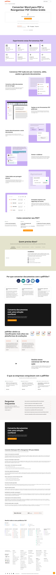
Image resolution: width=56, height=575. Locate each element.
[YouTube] (13, 573)
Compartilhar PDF (47, 534)
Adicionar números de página (39, 536)
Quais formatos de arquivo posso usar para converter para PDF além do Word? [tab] (36, 412)
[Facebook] (5, 573)
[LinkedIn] (9, 573)
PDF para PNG (23, 535)
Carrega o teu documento (28, 230)
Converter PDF (7, 531)
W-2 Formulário (22, 562)
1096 (24, 563)
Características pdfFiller (31, 553)
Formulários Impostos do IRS (23, 559)
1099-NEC (24, 564)
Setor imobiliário (30, 559)
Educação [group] (18, 247)
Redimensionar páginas (9, 535)
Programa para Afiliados (16, 559)
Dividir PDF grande (16, 537)
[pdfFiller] (7, 1)
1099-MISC (21, 564)
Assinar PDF (22, 525)
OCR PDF (7, 532)
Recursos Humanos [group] (25, 247)
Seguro (29, 557)
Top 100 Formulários (23, 553)
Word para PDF (23, 524)
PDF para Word (15, 525)
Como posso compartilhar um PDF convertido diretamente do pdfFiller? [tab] (35, 414)
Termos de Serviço (17, 573)
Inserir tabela (38, 544)
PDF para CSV (23, 531)
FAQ (38, 560)
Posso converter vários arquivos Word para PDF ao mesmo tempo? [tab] (35, 407)
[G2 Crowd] (28, 26)
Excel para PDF (31, 532)
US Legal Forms (46, 553)
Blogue (37, 560)
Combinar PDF (7, 525)
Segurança (14, 562)
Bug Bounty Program (36, 573)
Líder (13, 554)
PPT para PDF (31, 531)
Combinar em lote (16, 536)
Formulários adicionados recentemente (23, 567)
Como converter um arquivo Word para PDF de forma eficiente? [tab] (34, 401)
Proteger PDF (31, 524)
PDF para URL (23, 536)
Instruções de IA (38, 570)
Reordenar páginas (16, 532)
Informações (29, 563)
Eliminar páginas (39, 530)
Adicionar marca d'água (40, 539)
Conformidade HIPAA (15, 558)
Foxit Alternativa (38, 555)
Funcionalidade (30, 552)
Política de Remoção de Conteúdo (30, 573)
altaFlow (45, 554)
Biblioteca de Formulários (23, 552)
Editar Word (38, 541)
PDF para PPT (23, 532)
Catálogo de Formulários (23, 557)
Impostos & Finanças (30, 562)
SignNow (45, 552)
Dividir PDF (15, 530)
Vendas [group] (43, 247)
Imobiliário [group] (13, 247)
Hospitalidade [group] (38, 247)
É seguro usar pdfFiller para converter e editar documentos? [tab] (34, 405)
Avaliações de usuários (39, 566)
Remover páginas (16, 535)
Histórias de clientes (38, 565)
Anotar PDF (38, 540)
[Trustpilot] (31, 26)
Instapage (45, 555)
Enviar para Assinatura (47, 533)
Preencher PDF (39, 531)
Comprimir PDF (8, 524)
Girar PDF (38, 532)
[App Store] (7, 563)
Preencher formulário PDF (31, 526)
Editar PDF (15, 524)
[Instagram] (11, 573)
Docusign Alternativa (38, 554)
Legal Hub (14, 555)
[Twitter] (7, 573)
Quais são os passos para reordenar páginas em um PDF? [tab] (33, 403)
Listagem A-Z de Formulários (22, 556)
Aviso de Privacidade (23, 573)
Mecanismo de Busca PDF (23, 554)
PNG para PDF (31, 535)
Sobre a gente (14, 552)
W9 (24, 562)
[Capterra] (37, 26)
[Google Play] (7, 561)
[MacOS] (7, 556)
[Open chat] (54, 573)
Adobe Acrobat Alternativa (39, 552)
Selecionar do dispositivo (28, 18)
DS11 (21, 563)
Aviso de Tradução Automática (15, 561)
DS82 (22, 563)
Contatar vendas (46, 559)
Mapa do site (37, 564)
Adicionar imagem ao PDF (39, 543)
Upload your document (12, 320)
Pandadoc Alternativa (38, 553)
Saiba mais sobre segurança (27, 284)
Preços (13, 553)
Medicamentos (30, 558)
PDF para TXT (23, 537)
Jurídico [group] (32, 247)
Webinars (37, 561)
